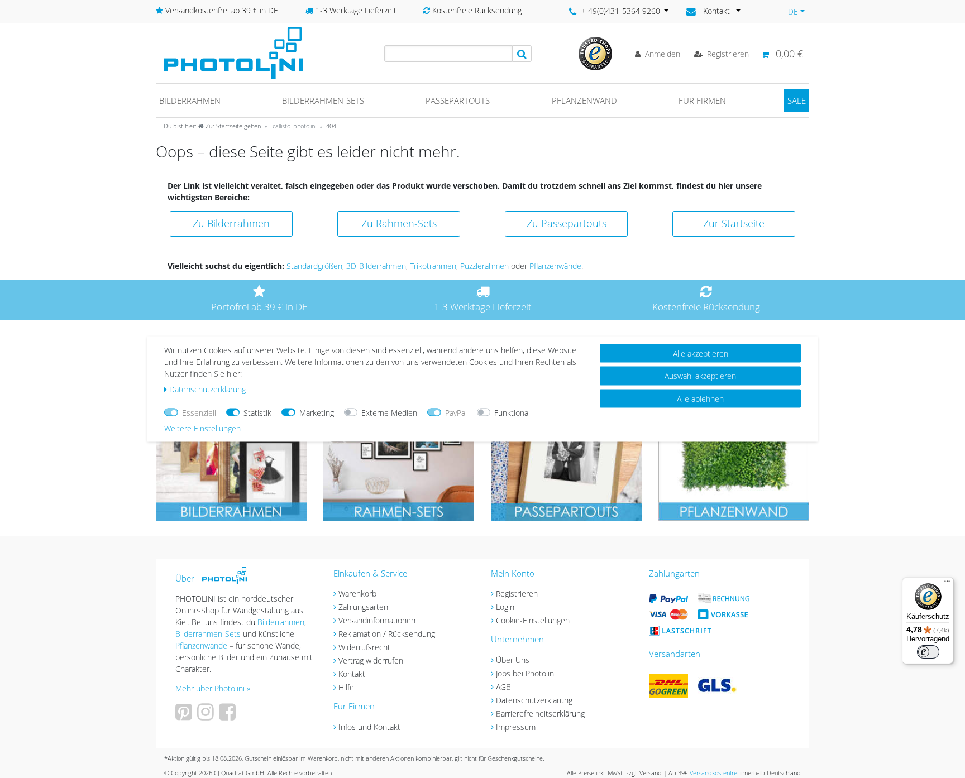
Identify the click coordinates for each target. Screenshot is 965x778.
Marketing (316, 412)
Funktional (512, 412)
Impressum (516, 727)
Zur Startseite (734, 223)
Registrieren (517, 593)
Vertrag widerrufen (370, 660)
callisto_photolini (293, 126)
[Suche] (522, 53)
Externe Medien (389, 412)
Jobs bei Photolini (526, 673)
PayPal (456, 412)
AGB (503, 686)
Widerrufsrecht (364, 647)
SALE (796, 100)
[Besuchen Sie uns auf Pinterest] (185, 715)
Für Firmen (702, 100)
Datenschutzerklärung (534, 700)
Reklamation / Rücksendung (386, 633)
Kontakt (351, 674)
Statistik (257, 412)
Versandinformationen (376, 620)
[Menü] (947, 583)
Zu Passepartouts (566, 223)
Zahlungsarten (363, 607)
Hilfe (346, 687)
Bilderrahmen (190, 100)
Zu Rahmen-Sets (399, 223)
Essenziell (199, 412)
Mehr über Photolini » (212, 688)
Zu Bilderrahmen (231, 223)
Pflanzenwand (584, 100)
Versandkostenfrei (714, 773)
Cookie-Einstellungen (533, 620)
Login (505, 607)
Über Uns (512, 660)
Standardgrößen (314, 266)
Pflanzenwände (555, 266)
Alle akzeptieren (700, 353)
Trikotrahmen (433, 266)
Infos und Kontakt (369, 727)
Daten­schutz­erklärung (207, 389)
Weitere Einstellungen (202, 428)
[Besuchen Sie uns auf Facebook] (228, 715)
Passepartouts (458, 100)
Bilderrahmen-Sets (323, 100)
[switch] (928, 652)
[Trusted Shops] (595, 52)
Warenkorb (357, 593)
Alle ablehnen (700, 398)
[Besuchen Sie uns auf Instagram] (207, 715)
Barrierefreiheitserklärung (540, 713)
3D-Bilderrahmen (376, 266)
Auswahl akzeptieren (700, 376)
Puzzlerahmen (484, 266)
